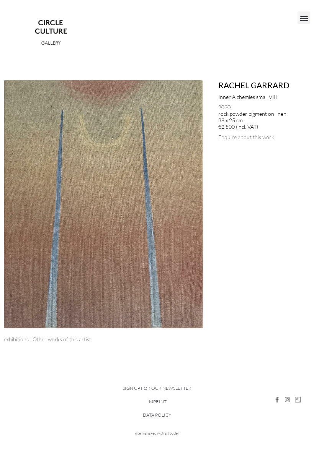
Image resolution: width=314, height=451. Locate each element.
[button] (304, 17)
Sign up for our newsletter (157, 388)
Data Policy (157, 415)
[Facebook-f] (277, 399)
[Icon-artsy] (298, 399)
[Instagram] (287, 399)
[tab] (16, 339)
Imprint (157, 401)
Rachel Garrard (253, 85)
